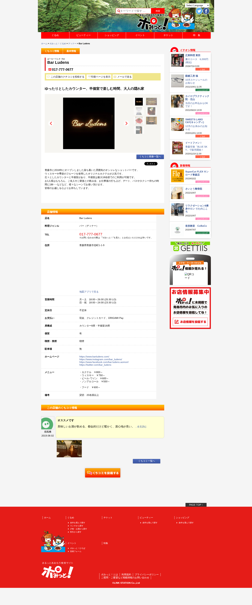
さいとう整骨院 (193, 188)
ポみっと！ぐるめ (58, 43)
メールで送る (124, 76)
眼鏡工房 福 (191, 75)
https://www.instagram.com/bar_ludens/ (100, 359)
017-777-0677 (62, 69)
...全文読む (141, 426)
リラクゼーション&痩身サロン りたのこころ (197, 208)
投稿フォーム (75, 551)
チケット (168, 35)
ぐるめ (55, 35)
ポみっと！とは (109, 574)
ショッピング (112, 35)
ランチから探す (76, 526)
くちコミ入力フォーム (102, 473)
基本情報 (71, 51)
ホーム (44, 43)
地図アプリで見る (89, 291)
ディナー (72, 43)
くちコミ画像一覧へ (150, 156)
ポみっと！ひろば (77, 548)
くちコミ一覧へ (146, 460)
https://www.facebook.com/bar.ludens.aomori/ (104, 362)
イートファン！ (193, 142)
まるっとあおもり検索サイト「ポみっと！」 (66, 17)
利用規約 (126, 574)
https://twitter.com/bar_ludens (95, 364)
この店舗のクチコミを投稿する (67, 76)
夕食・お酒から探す (78, 529)
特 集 (196, 35)
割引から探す (75, 532)
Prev (51, 123)
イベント (140, 35)
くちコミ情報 (52, 51)
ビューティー (83, 35)
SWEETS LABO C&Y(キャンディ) (194, 121)
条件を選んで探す (77, 523)
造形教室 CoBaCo (196, 225)
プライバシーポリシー (147, 574)
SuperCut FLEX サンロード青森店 (197, 173)
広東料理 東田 (192, 55)
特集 (106, 543)
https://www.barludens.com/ (94, 356)
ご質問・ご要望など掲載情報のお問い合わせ (125, 577)
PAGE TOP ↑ (196, 504)
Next (126, 123)
